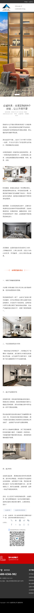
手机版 (25, 1)
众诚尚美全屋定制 (20, 510)
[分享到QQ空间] (15, 520)
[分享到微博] (24, 520)
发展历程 (31, 577)
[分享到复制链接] (11, 520)
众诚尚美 (7, 510)
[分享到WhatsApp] (24, 524)
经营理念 (31, 580)
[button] (13, 94)
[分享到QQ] (20, 520)
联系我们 (31, 593)
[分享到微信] (28, 520)
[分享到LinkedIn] (20, 524)
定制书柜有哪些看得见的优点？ (17, 517)
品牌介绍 (31, 586)
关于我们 (31, 574)
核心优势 (31, 583)
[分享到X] (15, 524)
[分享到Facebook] (11, 524)
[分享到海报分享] (28, 524)
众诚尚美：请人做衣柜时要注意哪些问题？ (20, 515)
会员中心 (31, 1)
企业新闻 (31, 590)
